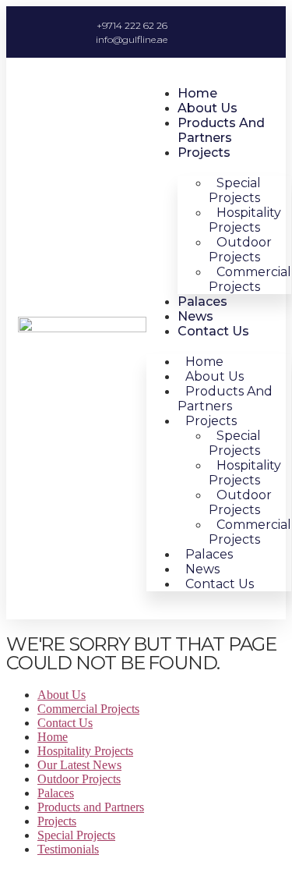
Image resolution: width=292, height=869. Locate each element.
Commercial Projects (250, 279)
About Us (207, 108)
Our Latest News (79, 764)
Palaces (202, 301)
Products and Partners (221, 130)
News (195, 316)
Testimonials (68, 849)
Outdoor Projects (79, 779)
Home (197, 93)
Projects (204, 152)
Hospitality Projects (85, 750)
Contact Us (213, 331)
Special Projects (76, 835)
